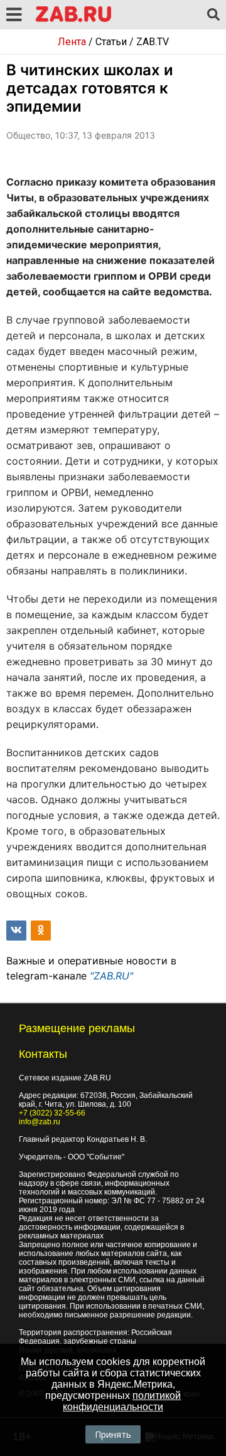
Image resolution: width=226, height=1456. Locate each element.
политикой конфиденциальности (122, 1401)
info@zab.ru (39, 1121)
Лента (72, 42)
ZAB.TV (152, 42)
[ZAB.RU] (73, 19)
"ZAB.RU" (111, 975)
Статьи (111, 42)
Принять (113, 1434)
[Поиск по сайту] (213, 15)
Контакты (43, 1054)
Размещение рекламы (77, 1028)
